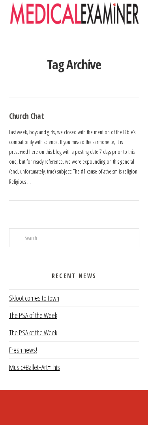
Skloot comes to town (34, 298)
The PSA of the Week (33, 315)
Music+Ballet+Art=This (34, 367)
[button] (74, 40)
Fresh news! (23, 350)
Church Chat (26, 116)
